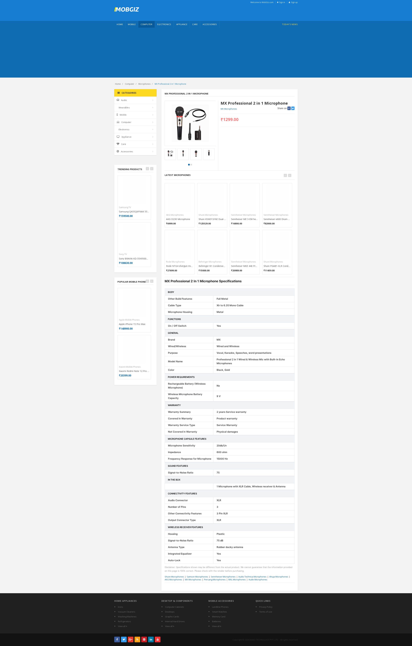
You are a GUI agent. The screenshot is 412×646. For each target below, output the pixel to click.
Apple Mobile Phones (129, 319)
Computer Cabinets (174, 606)
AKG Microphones (175, 214)
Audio (124, 100)
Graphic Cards (172, 616)
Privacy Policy (265, 606)
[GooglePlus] (130, 639)
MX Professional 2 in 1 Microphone (170, 84)
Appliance (181, 24)
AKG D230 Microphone (178, 219)
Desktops (169, 611)
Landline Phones (220, 606)
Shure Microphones (208, 214)
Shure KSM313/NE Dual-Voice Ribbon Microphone (212, 219)
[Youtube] (157, 639)
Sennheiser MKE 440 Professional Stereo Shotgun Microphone (244, 266)
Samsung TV (125, 207)
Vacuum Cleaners (126, 611)
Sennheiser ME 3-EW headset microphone (244, 219)
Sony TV (123, 254)
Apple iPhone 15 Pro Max (132, 324)
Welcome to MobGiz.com (261, 2)
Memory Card (218, 616)
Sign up (294, 2)
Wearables (124, 107)
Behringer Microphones (210, 261)
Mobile (132, 24)
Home (120, 24)
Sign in (282, 2)
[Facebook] (117, 639)
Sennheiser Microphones (243, 214)
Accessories (210, 24)
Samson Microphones (197, 576)
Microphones (144, 84)
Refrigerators (124, 621)
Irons (120, 606)
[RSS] (137, 639)
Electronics (164, 24)
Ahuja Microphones (278, 576)
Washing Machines (127, 616)
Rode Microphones (175, 261)
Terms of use (265, 611)
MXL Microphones (237, 579)
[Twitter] (124, 639)
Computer (146, 24)
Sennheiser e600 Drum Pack (277, 219)
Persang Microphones (215, 579)
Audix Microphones (257, 579)
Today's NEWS (290, 24)
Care (195, 24)
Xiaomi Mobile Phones (130, 366)
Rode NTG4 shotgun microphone (179, 266)
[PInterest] (144, 639)
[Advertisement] (206, 53)
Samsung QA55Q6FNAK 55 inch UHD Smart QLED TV (134, 211)
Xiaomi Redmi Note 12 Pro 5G (134, 371)
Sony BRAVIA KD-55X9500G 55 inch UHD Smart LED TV (134, 258)
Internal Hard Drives (175, 621)
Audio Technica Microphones (252, 576)
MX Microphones (229, 108)
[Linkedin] (151, 639)
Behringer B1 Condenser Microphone (212, 266)
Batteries (216, 621)
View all (122, 626)
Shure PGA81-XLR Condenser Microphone (277, 266)
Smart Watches (219, 611)
